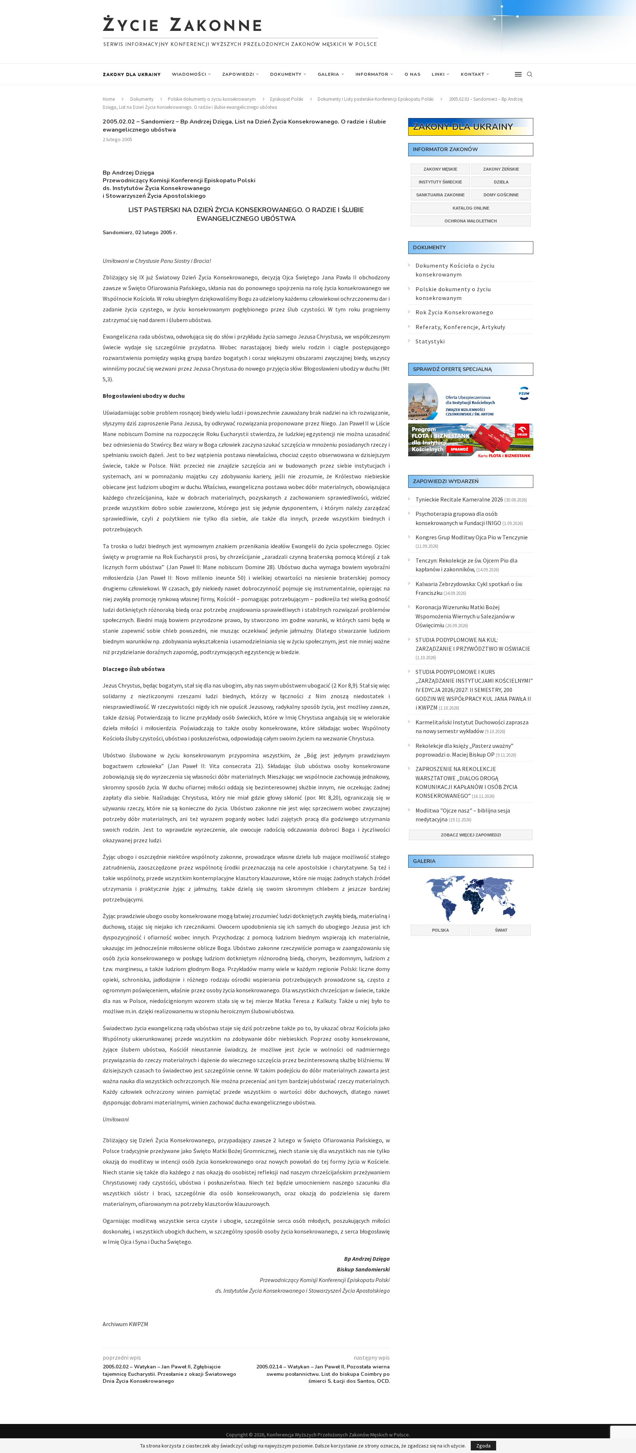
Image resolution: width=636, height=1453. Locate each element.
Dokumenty (285, 74)
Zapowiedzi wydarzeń (445, 481)
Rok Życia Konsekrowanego (455, 312)
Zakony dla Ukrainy (132, 74)
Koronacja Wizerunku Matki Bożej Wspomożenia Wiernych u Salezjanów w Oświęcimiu (465, 616)
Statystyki (430, 341)
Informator (372, 74)
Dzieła (501, 182)
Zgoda (483, 1445)
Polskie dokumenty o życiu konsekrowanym (212, 99)
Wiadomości (189, 74)
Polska (440, 930)
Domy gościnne (501, 195)
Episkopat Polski (286, 99)
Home (109, 99)
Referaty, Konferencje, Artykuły (460, 327)
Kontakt (472, 74)
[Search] (529, 74)
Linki (438, 74)
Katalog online (471, 208)
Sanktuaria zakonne (440, 195)
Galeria (328, 74)
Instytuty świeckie (440, 182)
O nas (412, 74)
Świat (501, 930)
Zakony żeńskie (501, 169)
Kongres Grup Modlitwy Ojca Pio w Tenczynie (472, 537)
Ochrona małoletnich (471, 221)
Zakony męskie (440, 169)
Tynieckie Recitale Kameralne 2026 (459, 499)
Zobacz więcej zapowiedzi (471, 835)
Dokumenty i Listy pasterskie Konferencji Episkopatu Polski (376, 99)
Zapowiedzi (238, 74)
